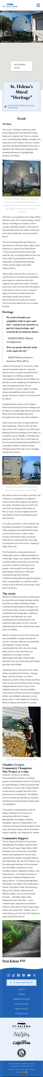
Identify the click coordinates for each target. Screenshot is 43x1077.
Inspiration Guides (21, 999)
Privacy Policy (21, 1009)
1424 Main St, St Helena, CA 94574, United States (20, 107)
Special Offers (21, 1004)
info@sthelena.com (26, 1066)
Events (21, 989)
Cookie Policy (21, 1014)
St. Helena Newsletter (23, 982)
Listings (21, 994)
